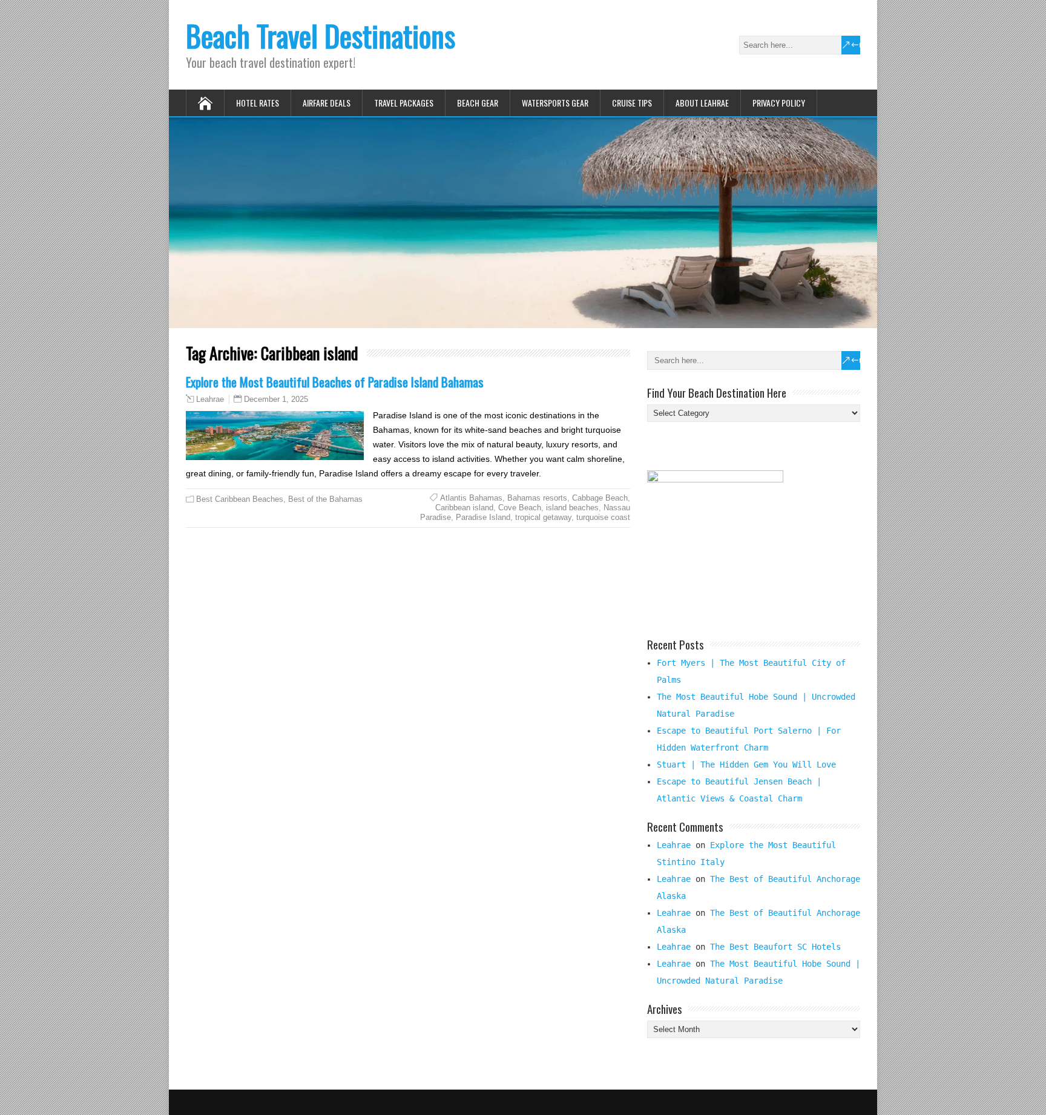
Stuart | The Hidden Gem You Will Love (746, 764)
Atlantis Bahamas (471, 497)
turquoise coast (603, 517)
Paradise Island (483, 517)
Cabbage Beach (600, 497)
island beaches (572, 507)
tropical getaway (543, 517)
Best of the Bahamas (325, 499)
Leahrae (210, 399)
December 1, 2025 (276, 399)
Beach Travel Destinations (320, 35)
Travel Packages (403, 102)
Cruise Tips (632, 102)
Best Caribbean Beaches (239, 499)
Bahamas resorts (537, 497)
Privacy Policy (778, 102)
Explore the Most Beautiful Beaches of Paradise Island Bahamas (335, 381)
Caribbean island (464, 507)
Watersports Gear (555, 102)
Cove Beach (519, 507)
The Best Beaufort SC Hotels (775, 947)
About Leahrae (702, 102)
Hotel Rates (257, 102)
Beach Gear (477, 102)
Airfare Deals (326, 102)
